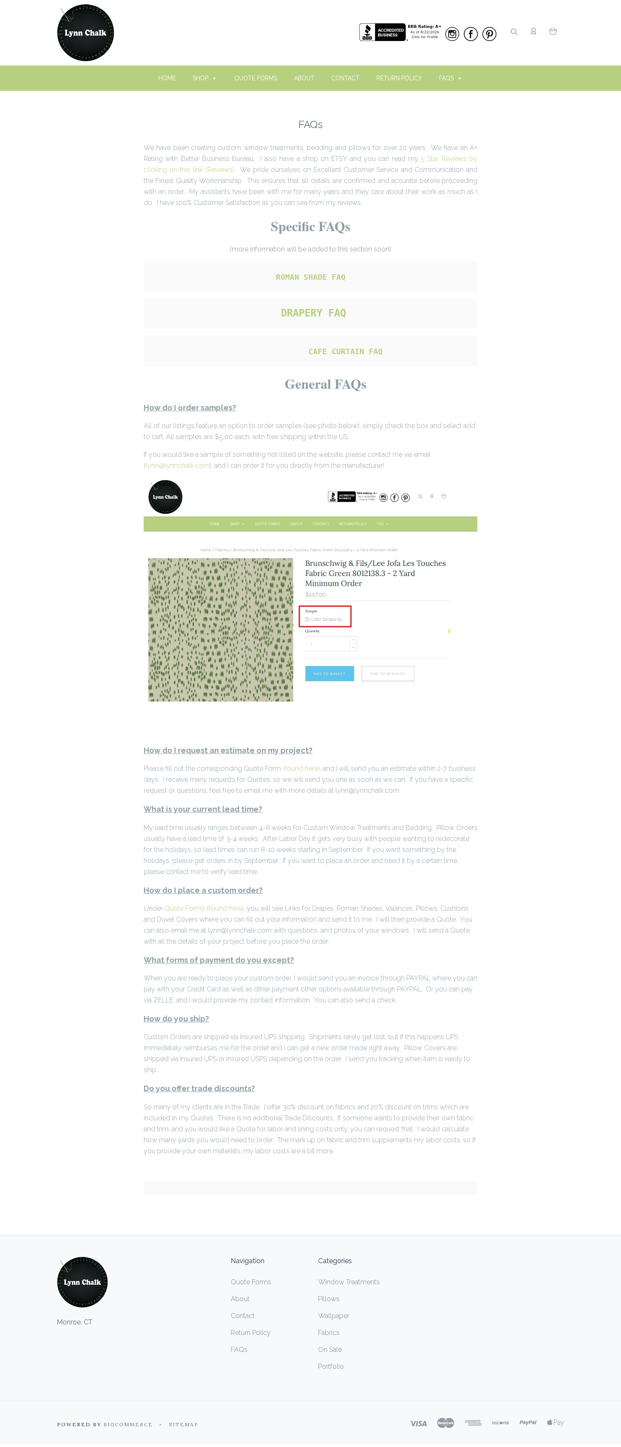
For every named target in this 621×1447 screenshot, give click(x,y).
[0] (553, 30)
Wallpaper (333, 1316)
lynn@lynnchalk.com (178, 465)
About (304, 78)
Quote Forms (255, 78)
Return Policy (399, 78)
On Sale (330, 1350)
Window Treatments (349, 1282)
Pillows (329, 1299)
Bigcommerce (128, 1424)
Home (167, 78)
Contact (345, 78)
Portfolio (331, 1366)
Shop (201, 78)
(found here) (301, 768)
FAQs (447, 78)
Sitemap (184, 1424)
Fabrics (329, 1333)
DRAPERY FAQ (313, 313)
